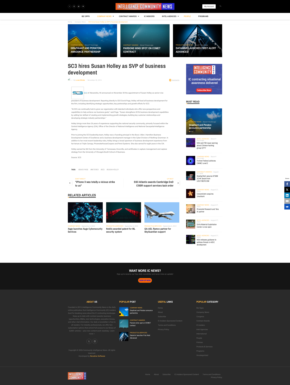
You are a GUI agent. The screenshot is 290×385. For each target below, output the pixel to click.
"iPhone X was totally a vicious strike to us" (95, 183)
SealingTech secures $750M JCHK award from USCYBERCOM (207, 178)
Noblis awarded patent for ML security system (120, 230)
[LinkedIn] (287, 195)
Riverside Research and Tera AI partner (208, 210)
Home (70, 22)
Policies (199, 342)
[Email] (287, 201)
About (160, 312)
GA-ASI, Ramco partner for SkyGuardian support (157, 230)
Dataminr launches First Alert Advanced (196, 49)
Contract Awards (128, 16)
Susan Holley (113, 169)
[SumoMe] (287, 206)
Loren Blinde (80, 80)
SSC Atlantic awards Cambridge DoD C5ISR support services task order (153, 183)
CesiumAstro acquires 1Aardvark (205, 195)
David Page (83, 169)
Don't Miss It (80, 179)
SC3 (103, 169)
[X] (287, 189)
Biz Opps (86, 16)
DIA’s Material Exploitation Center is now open (207, 225)
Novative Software (97, 356)
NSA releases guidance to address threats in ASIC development (206, 242)
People (187, 16)
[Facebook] (287, 184)
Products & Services (184, 45)
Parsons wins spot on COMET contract (141, 49)
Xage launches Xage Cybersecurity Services (85, 230)
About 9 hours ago (91, 45)
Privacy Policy (163, 329)
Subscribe (162, 316)
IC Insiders (149, 16)
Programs (203, 16)
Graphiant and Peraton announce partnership (86, 49)
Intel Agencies (169, 16)
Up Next (170, 179)
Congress (200, 316)
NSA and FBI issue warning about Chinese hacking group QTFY (207, 145)
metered (95, 169)
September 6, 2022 (88, 226)
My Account (209, 6)
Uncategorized (202, 355)
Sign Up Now (145, 280)
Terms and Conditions (167, 325)
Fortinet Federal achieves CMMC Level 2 (206, 162)
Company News (104, 16)
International (201, 333)
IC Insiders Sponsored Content (170, 321)
